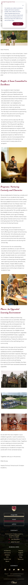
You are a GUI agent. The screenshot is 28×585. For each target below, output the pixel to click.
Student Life (7, 559)
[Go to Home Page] (14, 508)
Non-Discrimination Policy (17, 573)
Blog (20, 557)
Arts (7, 557)
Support (20, 552)
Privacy (6, 573)
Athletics (7, 555)
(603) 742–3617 (15, 542)
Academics (7, 550)
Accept (18, 23)
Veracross (20, 559)
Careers (20, 555)
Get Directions (15, 539)
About (7, 561)
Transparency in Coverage (14, 575)
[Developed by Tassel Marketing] (14, 582)
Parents (20, 550)
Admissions (7, 552)
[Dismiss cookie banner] (22, 5)
